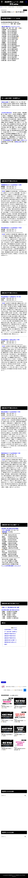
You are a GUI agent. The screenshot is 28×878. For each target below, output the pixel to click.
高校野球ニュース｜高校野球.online (14, 3)
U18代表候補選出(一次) (8, 140)
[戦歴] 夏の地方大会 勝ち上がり (10, 642)
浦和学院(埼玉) (4, 453)
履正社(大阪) (12, 339)
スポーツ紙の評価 (6, 530)
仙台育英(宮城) (14, 184)
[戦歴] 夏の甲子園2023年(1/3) (10, 633)
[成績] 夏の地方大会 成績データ (10, 640)
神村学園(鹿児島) (5, 227)
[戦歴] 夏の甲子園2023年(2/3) (10, 635)
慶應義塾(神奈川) (5, 184)
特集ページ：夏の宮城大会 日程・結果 (10, 607)
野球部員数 (4, 531)
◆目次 (5, 644)
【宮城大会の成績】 (5, 102)
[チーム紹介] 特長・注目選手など (10, 631)
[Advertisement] (14, 78)
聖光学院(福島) (4, 411)
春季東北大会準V (18, 141)
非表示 (15, 627)
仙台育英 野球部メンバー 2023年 (10, 629)
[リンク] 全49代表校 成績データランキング (11, 565)
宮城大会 (4, 682)
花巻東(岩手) (12, 296)
